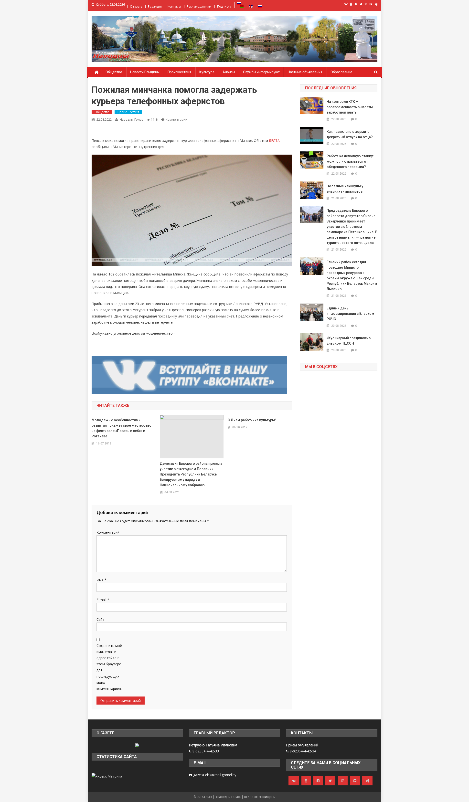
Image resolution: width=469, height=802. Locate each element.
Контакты (174, 6)
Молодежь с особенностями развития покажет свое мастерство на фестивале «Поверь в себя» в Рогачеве (121, 428)
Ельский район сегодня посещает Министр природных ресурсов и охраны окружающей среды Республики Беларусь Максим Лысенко (352, 275)
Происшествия (179, 72)
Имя (101, 580)
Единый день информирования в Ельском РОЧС (350, 313)
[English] (251, 6)
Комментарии (176, 119)
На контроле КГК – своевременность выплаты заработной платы (350, 107)
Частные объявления (305, 72)
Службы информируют (261, 72)
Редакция (155, 6)
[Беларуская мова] (242, 6)
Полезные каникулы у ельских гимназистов (345, 188)
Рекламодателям (199, 6)
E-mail (102, 599)
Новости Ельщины (145, 72)
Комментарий (107, 532)
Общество (114, 72)
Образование (341, 72)
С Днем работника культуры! (252, 420)
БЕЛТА (274, 140)
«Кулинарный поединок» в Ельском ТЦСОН (349, 340)
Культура (206, 72)
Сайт (100, 619)
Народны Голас (131, 119)
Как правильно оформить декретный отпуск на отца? (350, 134)
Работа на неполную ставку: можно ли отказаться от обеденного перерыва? (350, 161)
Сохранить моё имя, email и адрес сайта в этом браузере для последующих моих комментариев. (109, 667)
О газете (136, 6)
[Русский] (239, 3)
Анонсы (229, 72)
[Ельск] (137, 745)
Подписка (224, 6)
